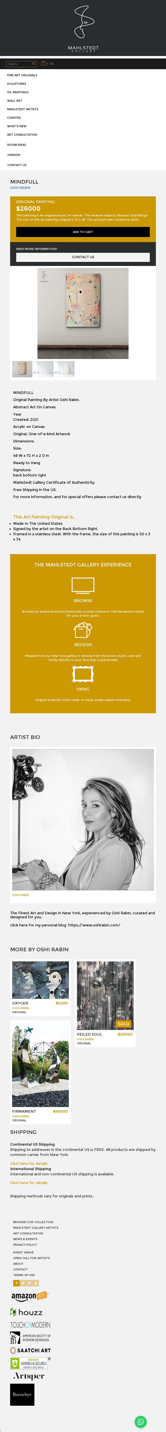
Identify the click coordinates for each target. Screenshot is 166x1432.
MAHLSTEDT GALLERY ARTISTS (36, 1228)
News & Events (25, 1239)
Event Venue (23, 1252)
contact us (17, 165)
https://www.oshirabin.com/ (94, 925)
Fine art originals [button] (22, 75)
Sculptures (16, 84)
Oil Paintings (18, 92)
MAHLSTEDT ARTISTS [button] (22, 109)
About (18, 1264)
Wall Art (14, 101)
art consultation (22, 135)
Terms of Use (24, 1275)
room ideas (16, 145)
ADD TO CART (83, 232)
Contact (20, 1269)
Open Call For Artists (31, 1258)
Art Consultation (28, 1233)
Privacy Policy (25, 1245)
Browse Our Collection (33, 1222)
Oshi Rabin (20, 188)
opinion (13, 155)
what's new (17, 126)
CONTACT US (83, 257)
